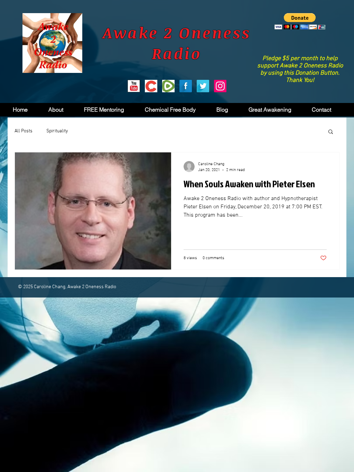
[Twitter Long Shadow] (203, 86)
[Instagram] (220, 86)
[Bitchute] (151, 86)
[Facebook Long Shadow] (185, 86)
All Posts (23, 131)
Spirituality (57, 131)
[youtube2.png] (134, 86)
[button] (299, 21)
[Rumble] (168, 86)
